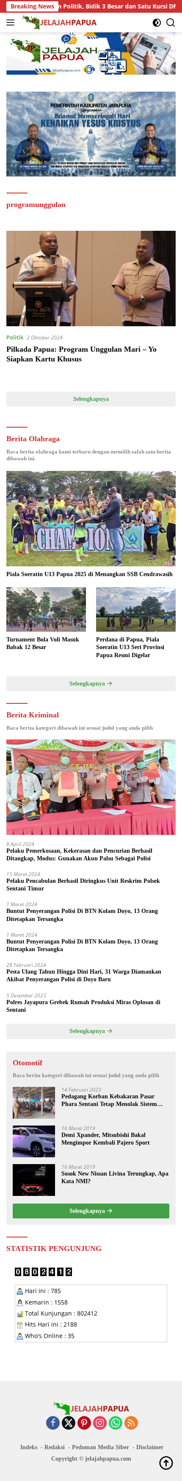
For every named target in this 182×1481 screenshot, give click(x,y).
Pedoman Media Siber (100, 1447)
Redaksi (54, 1447)
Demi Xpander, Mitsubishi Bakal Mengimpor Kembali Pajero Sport (105, 1139)
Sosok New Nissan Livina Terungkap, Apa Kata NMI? (114, 1177)
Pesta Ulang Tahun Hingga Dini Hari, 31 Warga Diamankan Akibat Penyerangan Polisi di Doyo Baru (83, 976)
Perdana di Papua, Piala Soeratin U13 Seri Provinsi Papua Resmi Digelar (130, 647)
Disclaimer (149, 1447)
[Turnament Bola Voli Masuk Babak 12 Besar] (46, 609)
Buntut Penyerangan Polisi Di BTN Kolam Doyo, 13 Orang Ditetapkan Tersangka (82, 915)
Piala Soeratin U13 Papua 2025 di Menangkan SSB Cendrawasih (89, 574)
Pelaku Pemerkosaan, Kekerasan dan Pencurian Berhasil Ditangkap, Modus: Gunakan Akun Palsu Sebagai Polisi (79, 855)
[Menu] (12, 22)
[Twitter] (68, 1423)
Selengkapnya (91, 399)
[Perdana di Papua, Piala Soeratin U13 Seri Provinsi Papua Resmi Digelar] (136, 609)
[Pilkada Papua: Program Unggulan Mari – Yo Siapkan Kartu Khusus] (91, 278)
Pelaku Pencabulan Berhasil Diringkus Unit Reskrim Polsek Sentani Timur (83, 885)
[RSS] (131, 1423)
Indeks (28, 1447)
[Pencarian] (171, 23)
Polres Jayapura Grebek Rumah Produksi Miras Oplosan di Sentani (83, 1006)
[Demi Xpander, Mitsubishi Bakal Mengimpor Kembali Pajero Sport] (34, 1141)
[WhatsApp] (115, 1423)
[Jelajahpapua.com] (58, 22)
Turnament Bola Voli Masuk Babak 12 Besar (42, 643)
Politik (14, 337)
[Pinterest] (84, 1423)
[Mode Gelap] (157, 23)
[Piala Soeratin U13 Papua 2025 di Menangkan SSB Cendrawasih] (91, 518)
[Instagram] (100, 1423)
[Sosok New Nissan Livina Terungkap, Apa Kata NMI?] (34, 1180)
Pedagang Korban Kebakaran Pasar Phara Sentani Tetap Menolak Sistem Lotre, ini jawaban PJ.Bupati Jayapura (112, 1100)
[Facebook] (53, 1423)
